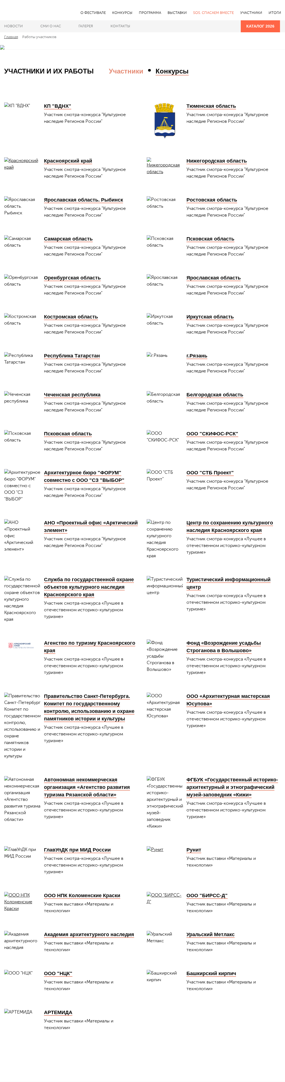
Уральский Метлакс (210, 934)
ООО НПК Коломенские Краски (82, 895)
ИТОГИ (275, 13)
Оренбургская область (72, 278)
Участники (126, 71)
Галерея (85, 26)
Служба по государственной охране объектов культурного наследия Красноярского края (89, 587)
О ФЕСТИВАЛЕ (93, 13)
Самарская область (68, 239)
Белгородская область (214, 395)
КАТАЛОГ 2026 (260, 26)
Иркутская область (210, 317)
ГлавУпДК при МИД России (77, 850)
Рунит (193, 850)
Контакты (120, 26)
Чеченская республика (72, 395)
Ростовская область (211, 200)
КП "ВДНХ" (57, 106)
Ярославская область (213, 278)
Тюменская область (211, 106)
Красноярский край (68, 161)
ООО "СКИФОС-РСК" (212, 433)
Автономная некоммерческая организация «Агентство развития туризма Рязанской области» (87, 787)
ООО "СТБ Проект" (210, 472)
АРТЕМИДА (58, 1012)
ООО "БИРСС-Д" (207, 895)
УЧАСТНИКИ (251, 13)
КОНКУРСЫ (122, 13)
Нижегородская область (216, 161)
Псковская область (210, 239)
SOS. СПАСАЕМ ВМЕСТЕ (213, 13)
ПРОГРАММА (150, 13)
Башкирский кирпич (211, 973)
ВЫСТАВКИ (177, 13)
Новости (13, 26)
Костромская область (71, 317)
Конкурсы (172, 71)
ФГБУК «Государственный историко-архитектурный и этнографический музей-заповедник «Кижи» (232, 787)
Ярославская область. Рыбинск (83, 200)
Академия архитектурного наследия (89, 934)
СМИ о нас (50, 26)
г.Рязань (196, 356)
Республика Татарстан (72, 356)
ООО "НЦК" (58, 973)
